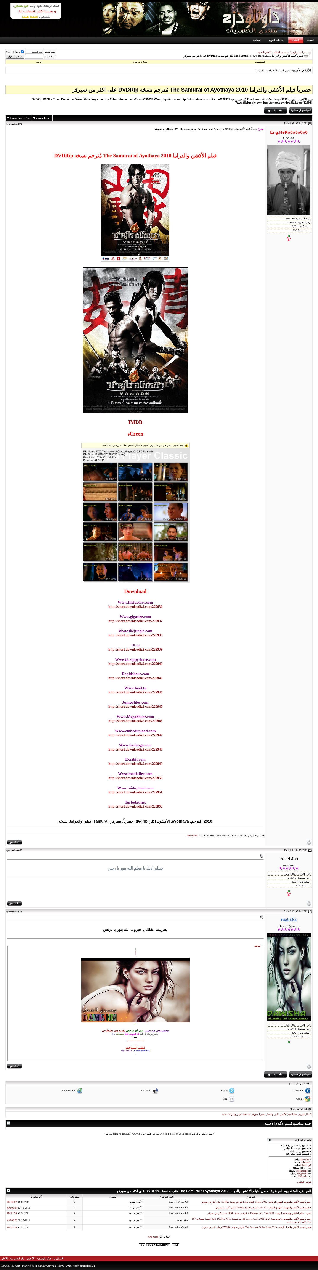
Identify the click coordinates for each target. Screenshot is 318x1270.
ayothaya (292, 1114)
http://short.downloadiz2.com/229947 (135, 735)
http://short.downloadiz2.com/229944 (135, 692)
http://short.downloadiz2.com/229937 (135, 621)
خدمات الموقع (276, 40)
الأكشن (283, 1114)
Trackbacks (301, 1171)
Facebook (299, 1090)
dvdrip (270, 1114)
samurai (246, 1114)
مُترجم (301, 1114)
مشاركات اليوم (140, 61)
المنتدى (295, 40)
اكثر (276, 1114)
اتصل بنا (256, 40)
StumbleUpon (68, 1090)
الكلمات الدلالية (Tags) (301, 1109)
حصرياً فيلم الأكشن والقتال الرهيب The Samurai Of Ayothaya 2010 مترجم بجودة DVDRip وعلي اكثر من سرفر (256, 1227)
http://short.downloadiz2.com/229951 (135, 792)
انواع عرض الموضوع (20, 118)
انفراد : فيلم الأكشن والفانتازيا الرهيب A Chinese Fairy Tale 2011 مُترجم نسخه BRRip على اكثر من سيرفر (259, 1213)
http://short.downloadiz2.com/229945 (135, 706)
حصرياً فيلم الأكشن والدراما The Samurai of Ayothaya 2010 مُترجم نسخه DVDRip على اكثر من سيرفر (191, 90)
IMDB (135, 422)
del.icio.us (146, 1090)
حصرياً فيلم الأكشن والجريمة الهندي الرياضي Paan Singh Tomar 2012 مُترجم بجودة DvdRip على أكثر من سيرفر (256, 1202)
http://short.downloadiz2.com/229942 (135, 678)
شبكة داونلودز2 (44, 1258)
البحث (39, 61)
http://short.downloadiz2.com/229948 (135, 749)
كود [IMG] (305, 1165)
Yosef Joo (289, 859)
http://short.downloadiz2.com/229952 (135, 806)
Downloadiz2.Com (10, 1265)
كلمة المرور (49, 56)
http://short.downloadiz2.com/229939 (135, 649)
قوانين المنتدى (304, 1182)
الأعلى (4, 1258)
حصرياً (262, 1114)
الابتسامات (306, 1162)
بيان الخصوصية (17, 1258)
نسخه (224, 1114)
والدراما (232, 1114)
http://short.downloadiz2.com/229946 (135, 721)
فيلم (239, 1114)
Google (300, 1099)
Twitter (224, 1090)
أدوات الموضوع (43, 118)
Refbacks (302, 1176)
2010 (308, 1114)
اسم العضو (50, 52)
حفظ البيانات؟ (13, 52)
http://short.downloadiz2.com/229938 (135, 635)
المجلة (310, 40)
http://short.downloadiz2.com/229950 (135, 778)
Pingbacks (302, 1173)
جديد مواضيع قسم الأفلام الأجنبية (287, 1123)
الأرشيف (30, 1258)
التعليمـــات (260, 61)
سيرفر (255, 1114)
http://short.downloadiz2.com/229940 (135, 664)
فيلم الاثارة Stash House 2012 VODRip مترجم (128, 1134)
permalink (12, 123)
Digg (225, 1099)
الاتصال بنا (58, 1258)
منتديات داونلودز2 (298, 52)
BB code (304, 1159)
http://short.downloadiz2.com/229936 (135, 606)
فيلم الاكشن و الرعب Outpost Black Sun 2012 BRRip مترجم (182, 1134)
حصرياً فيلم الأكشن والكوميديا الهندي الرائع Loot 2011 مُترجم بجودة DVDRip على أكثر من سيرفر (263, 1207)
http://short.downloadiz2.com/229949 (135, 763)
